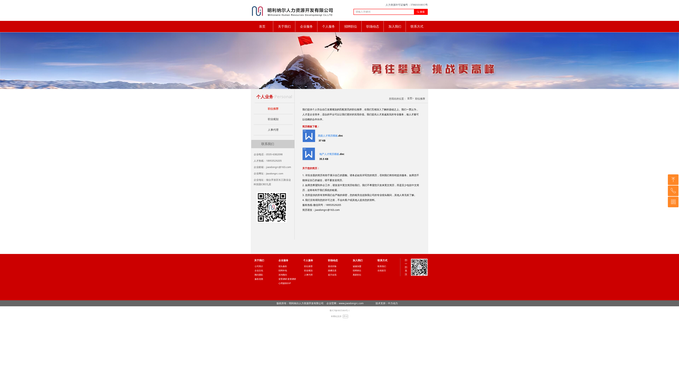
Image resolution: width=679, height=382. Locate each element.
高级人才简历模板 (328, 135)
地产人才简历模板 (329, 154)
